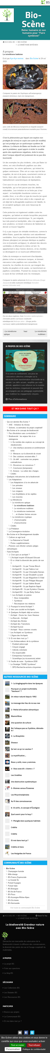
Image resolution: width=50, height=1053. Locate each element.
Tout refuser (34, 1045)
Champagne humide (16, 871)
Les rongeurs (17, 491)
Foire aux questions (12, 968)
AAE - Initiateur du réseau (19, 425)
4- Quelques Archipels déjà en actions (24, 612)
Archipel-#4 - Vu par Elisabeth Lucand (27, 575)
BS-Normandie (14, 903)
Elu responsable (18, 653)
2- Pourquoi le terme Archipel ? (21, 607)
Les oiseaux (17, 488)
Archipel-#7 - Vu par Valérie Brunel (26, 584)
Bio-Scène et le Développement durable (23, 534)
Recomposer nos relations (24, 604)
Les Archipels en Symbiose (21, 632)
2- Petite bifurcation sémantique (25, 709)
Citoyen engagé (18, 647)
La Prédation (14, 529)
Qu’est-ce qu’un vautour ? (22, 749)
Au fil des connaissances (21, 801)
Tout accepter (17, 1045)
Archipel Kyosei (17, 627)
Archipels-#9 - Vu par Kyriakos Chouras (28, 589)
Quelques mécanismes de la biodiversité (23, 477)
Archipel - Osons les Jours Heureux (25, 615)
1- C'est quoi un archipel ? (19, 555)
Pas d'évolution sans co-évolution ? (23, 433)
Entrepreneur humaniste (22, 656)
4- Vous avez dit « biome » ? (22, 768)
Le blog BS (8, 973)
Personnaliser (13, 1049)
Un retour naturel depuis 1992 (24, 696)
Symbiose (18, 601)
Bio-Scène (33, 19)
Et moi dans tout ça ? (25, 408)
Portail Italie (13, 886)
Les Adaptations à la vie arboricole (24, 482)
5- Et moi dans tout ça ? (18, 638)
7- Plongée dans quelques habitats (25, 820)
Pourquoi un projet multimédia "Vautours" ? (24, 690)
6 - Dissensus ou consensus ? (23, 465)
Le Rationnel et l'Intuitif (20, 540)
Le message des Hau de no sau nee (25, 703)
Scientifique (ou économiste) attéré (26, 658)
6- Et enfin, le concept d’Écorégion (25, 807)
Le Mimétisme (16, 500)
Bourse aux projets (11, 1012)
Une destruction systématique (24, 781)
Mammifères (16, 716)
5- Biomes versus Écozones (22, 788)
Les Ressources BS (12, 997)
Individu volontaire (19, 650)
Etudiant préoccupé (20, 644)
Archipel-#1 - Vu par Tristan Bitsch (26, 566)
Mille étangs (13, 874)
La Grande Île (13, 880)
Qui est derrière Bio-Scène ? (18, 422)
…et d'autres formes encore (25, 514)
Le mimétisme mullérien (23, 508)
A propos (8, 51)
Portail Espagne (14, 883)
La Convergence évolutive (19, 531)
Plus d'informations (17, 399)
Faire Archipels (13, 552)
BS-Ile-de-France (15, 892)
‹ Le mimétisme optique (10, 332)
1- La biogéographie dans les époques (27, 683)
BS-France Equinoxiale (17, 877)
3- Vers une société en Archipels (22, 609)
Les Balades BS (10, 993)
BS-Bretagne (13, 889)
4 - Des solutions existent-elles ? (24, 457)
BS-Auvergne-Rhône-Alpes (18, 897)
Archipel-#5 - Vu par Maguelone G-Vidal (28, 578)
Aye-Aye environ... (17, 58)
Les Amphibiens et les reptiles (24, 494)
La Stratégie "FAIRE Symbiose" (23, 664)
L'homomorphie (20, 520)
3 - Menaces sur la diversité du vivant (26, 454)
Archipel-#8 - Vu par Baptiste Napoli (26, 586)
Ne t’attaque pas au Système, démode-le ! (27, 729)
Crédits (13, 474)
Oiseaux (14, 742)
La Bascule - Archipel (19, 618)
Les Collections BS (12, 988)
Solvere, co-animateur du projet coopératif (25, 428)
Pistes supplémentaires (20, 543)
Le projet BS (9, 964)
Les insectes (17, 497)
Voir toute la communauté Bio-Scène (25, 908)
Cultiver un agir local (17, 537)
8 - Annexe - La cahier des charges (25, 471)
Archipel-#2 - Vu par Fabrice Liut (25, 569)
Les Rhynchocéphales (20, 794)
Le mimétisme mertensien (24, 511)
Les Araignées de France (21, 853)
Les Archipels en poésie (22, 595)
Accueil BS (10, 42)
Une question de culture (21, 722)
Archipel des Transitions (20, 624)
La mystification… (18, 755)
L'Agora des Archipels (19, 635)
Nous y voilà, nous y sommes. (23, 762)
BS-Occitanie (13, 900)
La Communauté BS (12, 1017)
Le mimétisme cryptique (22, 517)
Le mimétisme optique (21, 503)
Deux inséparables (21, 598)
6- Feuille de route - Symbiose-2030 (23, 661)
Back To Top (42, 916)
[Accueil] (45, 3)
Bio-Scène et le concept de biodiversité (22, 430)
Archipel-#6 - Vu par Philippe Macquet (27, 581)
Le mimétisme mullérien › (40, 332)
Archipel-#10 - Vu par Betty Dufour (26, 592)
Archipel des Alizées (19, 621)
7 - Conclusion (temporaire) (21, 468)
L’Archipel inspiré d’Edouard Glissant (25, 558)
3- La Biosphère (17, 735)
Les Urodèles (16, 775)
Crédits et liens (17, 846)
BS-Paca (11, 894)
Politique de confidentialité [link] (34, 1049)
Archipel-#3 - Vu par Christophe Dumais (28, 572)
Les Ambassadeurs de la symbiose (25, 641)
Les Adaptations (15, 480)
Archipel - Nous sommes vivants (24, 630)
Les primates (17, 485)
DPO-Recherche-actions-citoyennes (26, 667)
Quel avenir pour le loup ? (21, 814)
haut (24, 331)
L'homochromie (20, 523)
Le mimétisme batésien (28, 45)
